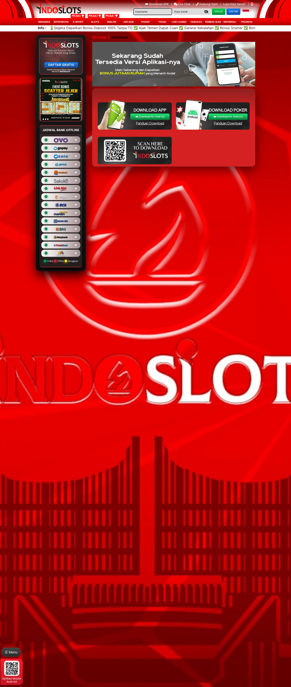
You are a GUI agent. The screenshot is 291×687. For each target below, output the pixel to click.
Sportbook (61, 22)
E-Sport (78, 22)
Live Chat (183, 4)
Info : (42, 28)
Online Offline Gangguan (62, 261)
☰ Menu (11, 652)
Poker (145, 22)
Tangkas (196, 22)
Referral (229, 22)
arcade (129, 22)
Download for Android (151, 116)
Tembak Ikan (213, 22)
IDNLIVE (111, 22)
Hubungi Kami (209, 4)
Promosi (246, 22)
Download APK (158, 4)
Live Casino (179, 22)
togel (162, 22)
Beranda (44, 22)
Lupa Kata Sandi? (234, 4)
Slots (95, 22)
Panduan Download (150, 124)
